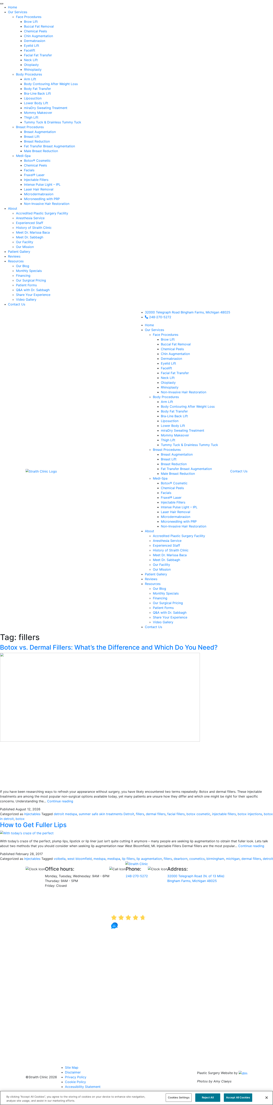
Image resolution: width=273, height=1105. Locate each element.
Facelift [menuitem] (29, 50)
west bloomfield (79, 859)
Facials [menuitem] (29, 170)
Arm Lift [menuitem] (30, 79)
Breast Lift (168, 459)
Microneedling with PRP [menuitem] (42, 199)
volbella (60, 859)
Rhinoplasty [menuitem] (33, 69)
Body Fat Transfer (174, 411)
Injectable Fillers (173, 502)
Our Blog (159, 589)
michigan (233, 859)
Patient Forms (163, 608)
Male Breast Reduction (178, 474)
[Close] (266, 1097)
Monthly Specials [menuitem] (29, 271)
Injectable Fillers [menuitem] (36, 180)
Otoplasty (168, 383)
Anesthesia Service (167, 541)
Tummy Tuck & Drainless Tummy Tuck (189, 445)
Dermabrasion (171, 359)
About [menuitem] (12, 208)
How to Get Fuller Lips (33, 825)
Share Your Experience (170, 617)
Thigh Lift (168, 440)
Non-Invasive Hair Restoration (183, 392)
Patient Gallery (156, 574)
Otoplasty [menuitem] (31, 65)
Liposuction (169, 421)
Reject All (208, 1097)
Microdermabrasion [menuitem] (38, 194)
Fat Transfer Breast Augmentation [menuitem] (49, 146)
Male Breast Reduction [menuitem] (41, 151)
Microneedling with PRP (179, 521)
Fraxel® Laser (171, 497)
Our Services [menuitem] (17, 12)
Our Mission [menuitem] (25, 247)
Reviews (151, 579)
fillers (140, 814)
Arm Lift (167, 402)
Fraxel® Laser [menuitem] (34, 175)
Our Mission (162, 569)
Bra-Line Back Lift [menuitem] (37, 93)
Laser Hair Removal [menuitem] (38, 189)
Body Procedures (166, 397)
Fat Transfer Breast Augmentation (186, 469)
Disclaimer (73, 1072)
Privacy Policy (75, 1077)
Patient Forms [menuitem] (26, 285)
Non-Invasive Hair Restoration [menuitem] (46, 204)
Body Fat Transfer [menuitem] (37, 89)
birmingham (215, 859)
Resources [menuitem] (16, 261)
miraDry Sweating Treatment (182, 430)
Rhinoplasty (169, 387)
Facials (166, 493)
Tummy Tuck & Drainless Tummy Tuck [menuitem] (52, 122)
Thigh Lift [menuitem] (31, 117)
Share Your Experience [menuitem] (33, 295)
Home (149, 325)
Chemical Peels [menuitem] (35, 31)
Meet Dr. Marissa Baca (170, 555)
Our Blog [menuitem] (22, 266)
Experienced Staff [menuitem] (29, 223)
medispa (113, 859)
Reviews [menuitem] (14, 256)
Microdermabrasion (175, 517)
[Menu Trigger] (1, 3)
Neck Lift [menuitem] (31, 60)
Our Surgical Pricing (168, 603)
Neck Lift (168, 378)
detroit (268, 859)
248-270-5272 (159, 317)
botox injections (250, 814)
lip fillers (128, 859)
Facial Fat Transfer (175, 373)
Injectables (32, 814)
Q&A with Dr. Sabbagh (169, 612)
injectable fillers (224, 814)
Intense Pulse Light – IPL (179, 507)
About (149, 531)
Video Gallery (163, 622)
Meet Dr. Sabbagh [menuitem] (29, 237)
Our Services (154, 330)
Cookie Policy (75, 1082)
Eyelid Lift (168, 363)
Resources (152, 584)
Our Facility (161, 565)
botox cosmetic (198, 814)
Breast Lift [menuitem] (32, 137)
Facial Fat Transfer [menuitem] (38, 55)
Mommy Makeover (175, 435)
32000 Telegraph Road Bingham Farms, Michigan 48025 (187, 312)
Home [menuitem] (12, 7)
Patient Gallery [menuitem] (19, 252)
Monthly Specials (166, 593)
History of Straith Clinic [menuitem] (34, 228)
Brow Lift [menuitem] (31, 22)
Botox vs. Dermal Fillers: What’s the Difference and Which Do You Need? (109, 647)
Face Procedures (165, 335)
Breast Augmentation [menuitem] (40, 132)
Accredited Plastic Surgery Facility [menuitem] (42, 213)
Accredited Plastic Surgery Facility (179, 536)
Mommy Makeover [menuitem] (38, 113)
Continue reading (60, 801)
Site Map (71, 1067)
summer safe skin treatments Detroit (106, 814)
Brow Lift (168, 339)
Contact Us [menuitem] (16, 304)
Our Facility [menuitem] (24, 242)
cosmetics (197, 859)
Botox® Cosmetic (174, 483)
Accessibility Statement (83, 1087)
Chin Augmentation (175, 354)
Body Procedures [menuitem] (29, 74)
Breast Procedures (167, 450)
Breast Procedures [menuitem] (30, 127)
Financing (160, 598)
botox (20, 819)
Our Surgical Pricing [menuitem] (31, 280)
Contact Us (153, 627)
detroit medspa (65, 814)
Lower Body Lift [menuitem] (36, 103)
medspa (100, 859)
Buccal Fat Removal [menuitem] (39, 26)
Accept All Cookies (238, 1097)
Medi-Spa (160, 478)
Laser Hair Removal (175, 512)
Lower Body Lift (173, 426)
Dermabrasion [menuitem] (34, 41)
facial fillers (176, 814)
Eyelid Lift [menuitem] (31, 46)
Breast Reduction (174, 464)
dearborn (180, 859)
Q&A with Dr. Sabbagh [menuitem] (33, 290)
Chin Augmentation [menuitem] (38, 36)
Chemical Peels (172, 349)
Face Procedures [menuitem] (28, 17)
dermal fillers (155, 814)
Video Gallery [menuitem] (26, 299)
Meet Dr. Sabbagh (166, 560)
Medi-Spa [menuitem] (23, 156)
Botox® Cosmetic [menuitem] (37, 161)
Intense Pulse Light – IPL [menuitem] (42, 184)
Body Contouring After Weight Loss (188, 406)
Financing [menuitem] (23, 275)
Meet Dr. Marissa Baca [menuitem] (33, 232)
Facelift (166, 368)
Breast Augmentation (177, 454)
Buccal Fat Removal (176, 344)
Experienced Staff (166, 545)
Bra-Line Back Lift (174, 416)
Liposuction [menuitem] (33, 98)
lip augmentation (149, 859)
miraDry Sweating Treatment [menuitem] (45, 108)
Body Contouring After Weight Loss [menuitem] (51, 84)
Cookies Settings (178, 1097)
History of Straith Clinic (170, 550)
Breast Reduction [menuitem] (37, 141)
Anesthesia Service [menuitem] (30, 218)
